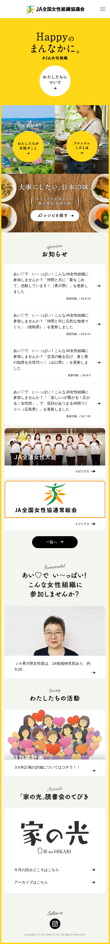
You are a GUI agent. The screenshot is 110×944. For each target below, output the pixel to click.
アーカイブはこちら (31, 882)
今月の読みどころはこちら (36, 870)
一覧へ (51, 542)
